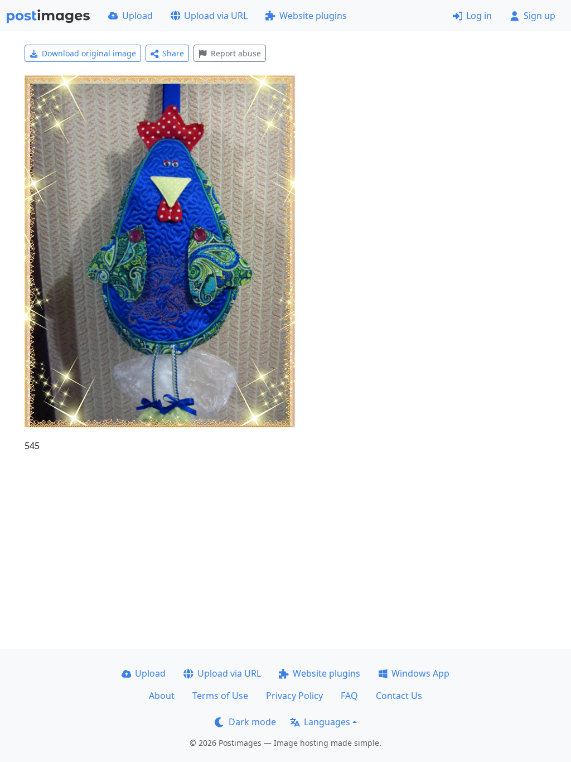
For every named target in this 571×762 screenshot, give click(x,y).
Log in (479, 15)
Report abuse (236, 53)
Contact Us (399, 695)
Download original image (89, 53)
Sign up (539, 15)
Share (173, 53)
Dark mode (252, 722)
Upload (137, 15)
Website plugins (313, 15)
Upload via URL (216, 15)
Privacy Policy (294, 695)
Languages (327, 722)
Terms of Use (220, 695)
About (162, 695)
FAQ (349, 695)
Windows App (420, 673)
